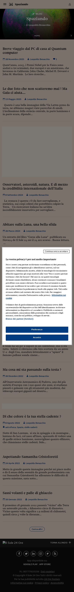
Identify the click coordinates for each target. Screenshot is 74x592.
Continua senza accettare (56, 251)
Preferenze (37, 329)
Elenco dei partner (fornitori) (19, 319)
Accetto (37, 337)
